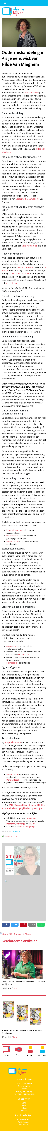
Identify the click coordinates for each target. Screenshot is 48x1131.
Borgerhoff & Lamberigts (27, 198)
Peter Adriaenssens (14, 530)
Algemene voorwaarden (24, 1094)
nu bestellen (11, 283)
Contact (24, 1088)
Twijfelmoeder (24, 1122)
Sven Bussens (12, 535)
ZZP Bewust (24, 1124)
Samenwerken (24, 1086)
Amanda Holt (12, 646)
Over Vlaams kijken (24, 1083)
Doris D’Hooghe (13, 780)
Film (24, 1105)
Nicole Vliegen (12, 541)
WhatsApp (21, 823)
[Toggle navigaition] (4, 2)
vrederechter (24, 654)
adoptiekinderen (13, 742)
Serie (24, 1103)
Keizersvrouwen (25, 267)
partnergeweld (32, 92)
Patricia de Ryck (24, 1119)
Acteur (24, 1108)
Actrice (16, 831)
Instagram (10, 823)
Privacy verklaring (24, 1091)
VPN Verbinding (29, 245)
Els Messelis (11, 663)
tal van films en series (18, 273)
